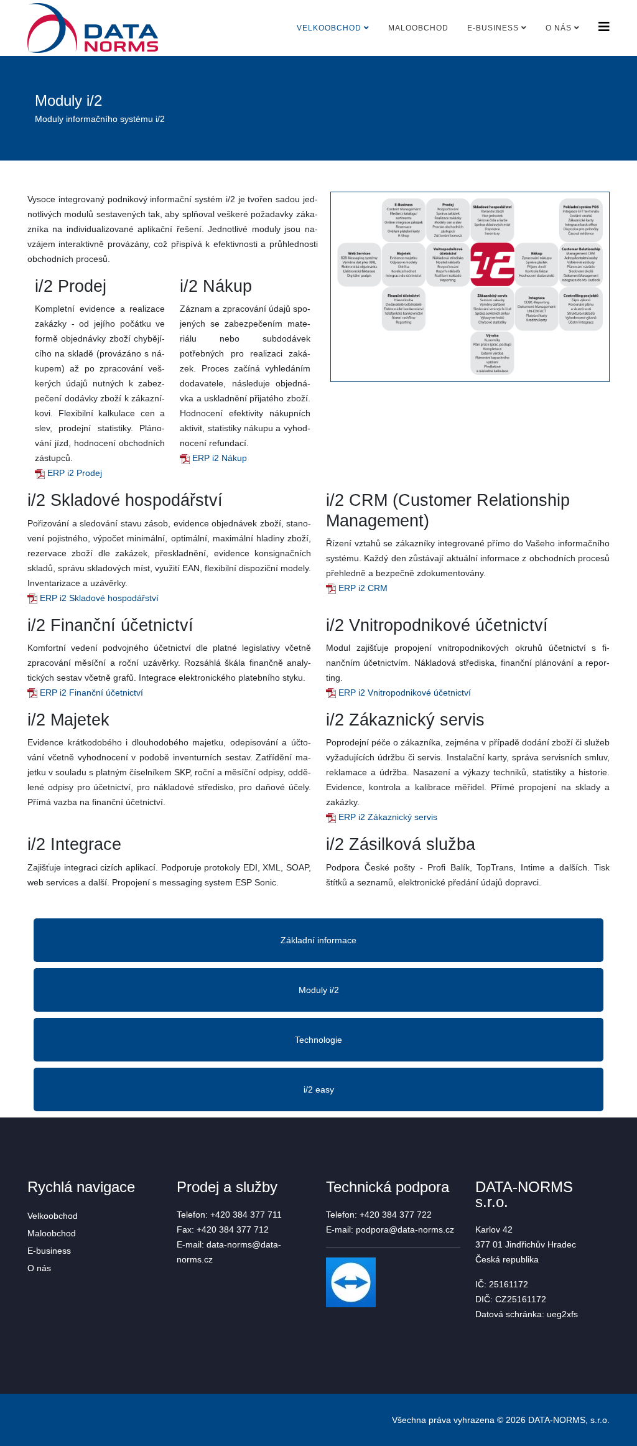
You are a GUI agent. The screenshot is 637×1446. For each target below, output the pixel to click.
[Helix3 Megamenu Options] (604, 27)
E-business (493, 28)
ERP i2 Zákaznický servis (386, 817)
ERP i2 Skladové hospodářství (98, 598)
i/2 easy (319, 1089)
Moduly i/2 (319, 990)
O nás (559, 28)
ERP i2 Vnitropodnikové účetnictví (403, 692)
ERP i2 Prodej (73, 473)
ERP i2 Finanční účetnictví (90, 692)
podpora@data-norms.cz (405, 1229)
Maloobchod (418, 28)
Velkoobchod (329, 28)
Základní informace (318, 940)
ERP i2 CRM (362, 588)
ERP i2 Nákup (218, 458)
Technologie (318, 1040)
